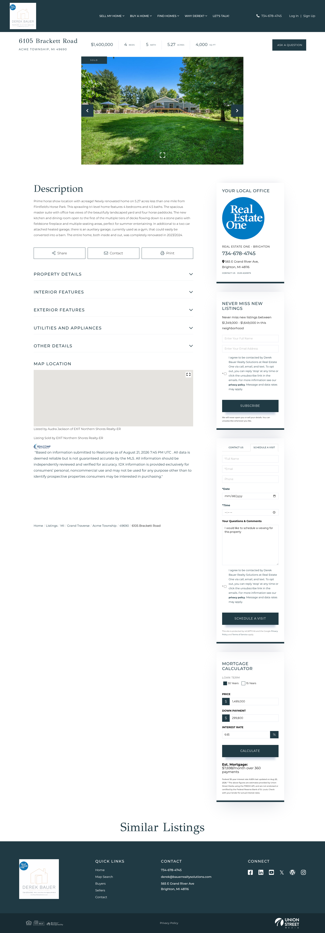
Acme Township (105, 526)
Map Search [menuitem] (104, 877)
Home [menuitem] (100, 870)
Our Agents (244, 273)
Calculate (250, 751)
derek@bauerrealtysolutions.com (186, 877)
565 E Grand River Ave (177, 886)
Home (38, 526)
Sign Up (309, 16)
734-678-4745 (271, 16)
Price (226, 694)
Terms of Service (240, 634)
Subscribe (250, 406)
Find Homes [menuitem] (166, 16)
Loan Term (231, 677)
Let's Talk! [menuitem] (221, 16)
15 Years (251, 683)
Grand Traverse (78, 526)
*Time (226, 505)
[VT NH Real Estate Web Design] (287, 923)
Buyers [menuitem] (100, 884)
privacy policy (237, 384)
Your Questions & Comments (242, 521)
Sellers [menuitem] (100, 890)
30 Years (233, 683)
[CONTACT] (289, 45)
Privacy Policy (169, 923)
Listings (52, 526)
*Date (226, 489)
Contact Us (228, 273)
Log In (294, 16)
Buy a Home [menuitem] (139, 16)
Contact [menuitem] (101, 897)
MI (62, 526)
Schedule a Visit (264, 447)
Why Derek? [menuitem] (194, 16)
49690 (124, 526)
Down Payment (234, 710)
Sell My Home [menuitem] (110, 16)
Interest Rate (233, 727)
